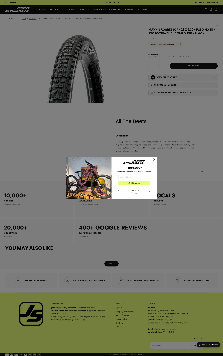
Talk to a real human (210, 345)
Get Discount (134, 183)
